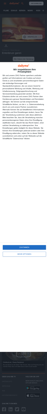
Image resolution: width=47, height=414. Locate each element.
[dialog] (23, 207)
